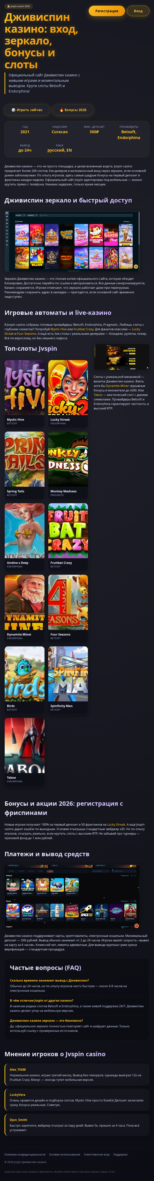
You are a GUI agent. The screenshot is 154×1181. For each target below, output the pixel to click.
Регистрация (106, 11)
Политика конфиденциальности (25, 1154)
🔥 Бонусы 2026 (73, 110)
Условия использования (64, 1154)
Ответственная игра (97, 1154)
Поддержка (120, 1154)
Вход (138, 11)
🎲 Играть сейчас (27, 110)
